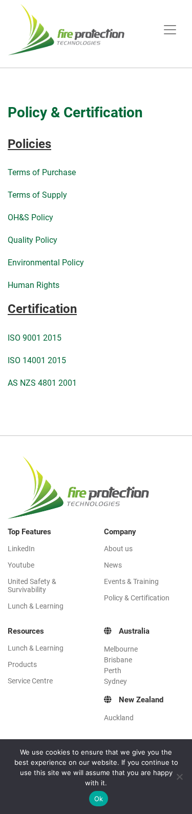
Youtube (21, 565)
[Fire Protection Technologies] (72, 29)
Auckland (119, 718)
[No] (179, 776)
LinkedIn (21, 549)
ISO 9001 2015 (34, 338)
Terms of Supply (37, 195)
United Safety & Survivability (32, 585)
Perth (112, 670)
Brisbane (118, 660)
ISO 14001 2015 (37, 360)
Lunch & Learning (35, 606)
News (113, 565)
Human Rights (33, 285)
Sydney (115, 681)
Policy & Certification (136, 598)
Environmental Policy (46, 262)
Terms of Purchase (42, 172)
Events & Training (131, 581)
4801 (48, 383)
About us (118, 549)
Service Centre (30, 681)
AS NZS (23, 383)
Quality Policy (32, 240)
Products (22, 664)
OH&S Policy (30, 217)
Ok (98, 799)
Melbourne (121, 649)
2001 (67, 383)
